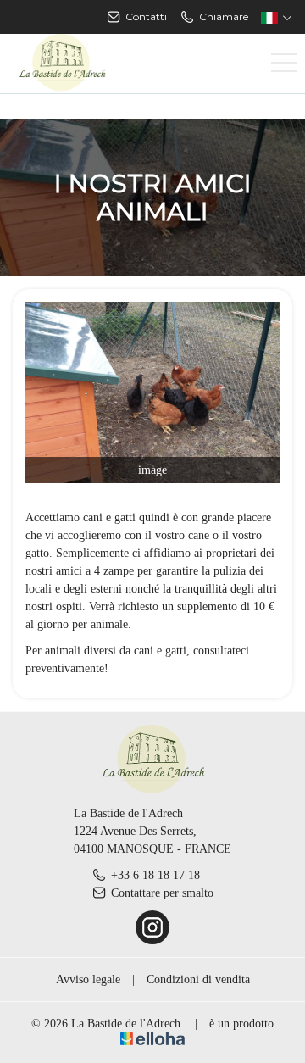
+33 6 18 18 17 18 (155, 875)
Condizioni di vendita (198, 979)
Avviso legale (88, 979)
